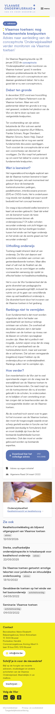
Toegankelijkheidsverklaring (16, 710)
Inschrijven (11, 683)
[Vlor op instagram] (12, 697)
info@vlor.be (16, 653)
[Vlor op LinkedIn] (5, 697)
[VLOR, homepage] (19, 8)
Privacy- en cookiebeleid (32, 708)
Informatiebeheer (10, 708)
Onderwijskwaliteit (17, 508)
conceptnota (29, 62)
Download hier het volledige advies (28, 455)
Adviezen (11, 23)
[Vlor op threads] (19, 697)
